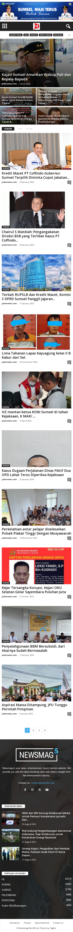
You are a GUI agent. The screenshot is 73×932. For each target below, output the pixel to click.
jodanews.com (9, 83)
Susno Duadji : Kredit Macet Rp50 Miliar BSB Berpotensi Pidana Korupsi (53, 118)
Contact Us (58, 922)
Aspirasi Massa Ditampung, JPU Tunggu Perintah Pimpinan (34, 707)
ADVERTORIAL (16, 35)
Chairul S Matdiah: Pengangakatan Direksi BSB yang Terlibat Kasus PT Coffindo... (31, 236)
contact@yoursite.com (42, 783)
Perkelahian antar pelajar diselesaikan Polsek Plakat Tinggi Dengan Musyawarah (36, 531)
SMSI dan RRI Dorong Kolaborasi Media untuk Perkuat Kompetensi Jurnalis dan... (46, 816)
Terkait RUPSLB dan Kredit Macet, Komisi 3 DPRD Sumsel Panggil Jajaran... (36, 296)
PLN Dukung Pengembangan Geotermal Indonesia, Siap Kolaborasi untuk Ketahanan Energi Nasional (46, 834)
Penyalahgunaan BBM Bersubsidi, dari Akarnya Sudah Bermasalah (33, 648)
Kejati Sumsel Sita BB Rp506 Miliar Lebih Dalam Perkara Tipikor (17, 100)
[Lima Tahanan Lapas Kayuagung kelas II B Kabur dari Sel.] (36, 331)
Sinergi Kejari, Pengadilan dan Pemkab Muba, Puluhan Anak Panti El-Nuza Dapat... (46, 852)
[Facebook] (26, 790)
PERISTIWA (8, 900)
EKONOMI (58, 35)
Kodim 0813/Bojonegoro (14, 905)
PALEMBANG (9, 895)
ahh (26, 35)
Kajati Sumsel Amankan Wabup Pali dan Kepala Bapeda (36, 76)
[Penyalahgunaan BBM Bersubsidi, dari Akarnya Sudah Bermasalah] (36, 624)
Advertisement (42, 922)
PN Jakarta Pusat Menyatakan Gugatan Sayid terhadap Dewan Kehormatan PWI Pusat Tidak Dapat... (54, 97)
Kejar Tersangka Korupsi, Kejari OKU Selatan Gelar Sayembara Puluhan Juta (34, 589)
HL (3, 879)
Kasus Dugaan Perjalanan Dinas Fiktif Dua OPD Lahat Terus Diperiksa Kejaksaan (36, 472)
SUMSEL (6, 890)
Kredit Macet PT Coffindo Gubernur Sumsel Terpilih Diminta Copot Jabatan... (35, 175)
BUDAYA (33, 35)
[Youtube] (47, 790)
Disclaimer (15, 922)
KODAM (6, 884)
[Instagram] (33, 790)
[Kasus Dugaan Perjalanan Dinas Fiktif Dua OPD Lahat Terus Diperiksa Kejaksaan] (36, 448)
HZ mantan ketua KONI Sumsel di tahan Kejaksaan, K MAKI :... (35, 414)
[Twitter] (40, 790)
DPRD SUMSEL (45, 35)
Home (20, 129)
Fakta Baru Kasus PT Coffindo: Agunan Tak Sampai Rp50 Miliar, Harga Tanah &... (17, 117)
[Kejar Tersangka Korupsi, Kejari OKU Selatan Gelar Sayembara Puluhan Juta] (36, 565)
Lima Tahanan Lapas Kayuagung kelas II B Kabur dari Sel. (36, 355)
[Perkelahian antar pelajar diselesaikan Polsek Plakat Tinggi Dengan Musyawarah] (36, 507)
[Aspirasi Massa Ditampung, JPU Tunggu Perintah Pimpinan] (36, 683)
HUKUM (6, 168)
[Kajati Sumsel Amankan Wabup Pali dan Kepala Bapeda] (36, 63)
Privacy (27, 922)
